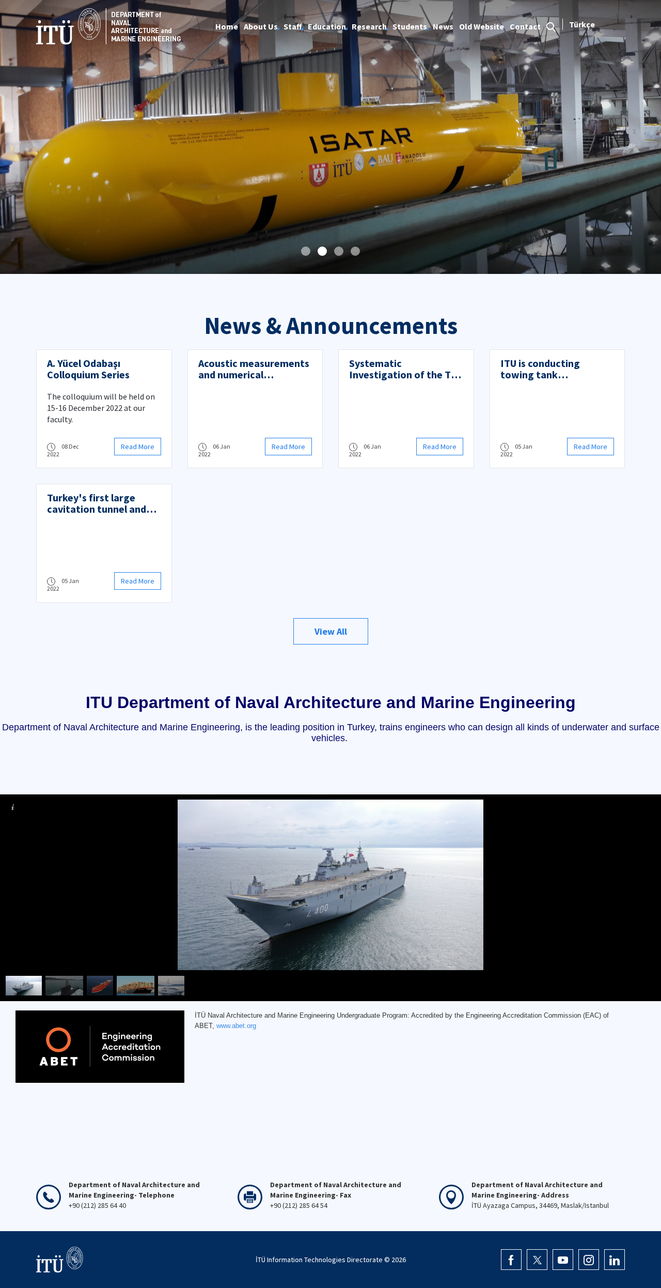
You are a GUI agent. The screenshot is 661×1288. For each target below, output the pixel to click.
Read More (137, 446)
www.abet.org (236, 1026)
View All (330, 631)
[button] (305, 251)
